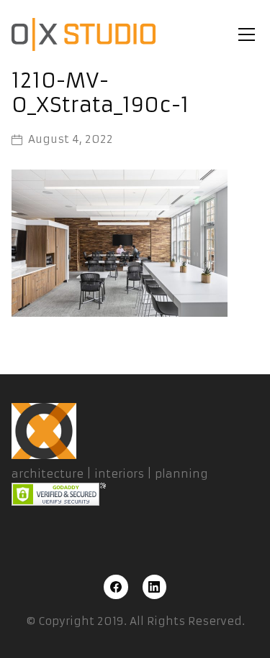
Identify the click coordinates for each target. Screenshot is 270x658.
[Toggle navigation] (246, 34)
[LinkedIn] (155, 587)
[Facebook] (116, 587)
